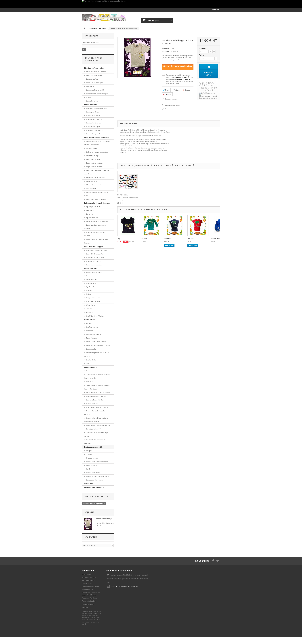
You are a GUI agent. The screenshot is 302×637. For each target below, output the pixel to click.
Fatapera (89, 323)
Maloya (88, 294)
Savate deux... (216, 239)
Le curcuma (90, 210)
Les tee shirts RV (92, 403)
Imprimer (168, 109)
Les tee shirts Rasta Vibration (96, 342)
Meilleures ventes (88, 580)
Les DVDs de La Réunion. (95, 316)
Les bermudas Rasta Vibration (96, 396)
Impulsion (89, 331)
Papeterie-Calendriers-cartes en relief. (96, 194)
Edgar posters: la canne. (94, 167)
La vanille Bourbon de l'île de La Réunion (96, 241)
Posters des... (122, 195)
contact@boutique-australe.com (127, 586)
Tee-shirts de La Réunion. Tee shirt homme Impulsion (97, 376)
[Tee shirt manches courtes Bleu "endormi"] (174, 225)
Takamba (89, 309)
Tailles (202, 55)
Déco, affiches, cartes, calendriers (96, 137)
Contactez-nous (87, 583)
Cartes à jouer (91, 188)
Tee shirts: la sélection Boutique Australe (96, 434)
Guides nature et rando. (94, 272)
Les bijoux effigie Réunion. (95, 130)
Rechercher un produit (90, 43)
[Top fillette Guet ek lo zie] (127, 225)
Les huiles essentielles (94, 75)
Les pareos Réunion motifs (95, 90)
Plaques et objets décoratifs (95, 177)
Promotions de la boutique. (94, 487)
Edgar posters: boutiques (94, 163)
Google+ (188, 90)
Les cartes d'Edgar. (92, 156)
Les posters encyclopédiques (96, 199)
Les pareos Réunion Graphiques (97, 94)
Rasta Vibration (91, 338)
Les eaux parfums (92, 79)
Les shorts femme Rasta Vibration (98, 345)
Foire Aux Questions (89, 598)
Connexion (215, 10)
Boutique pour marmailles (93, 447)
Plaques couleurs (92, 181)
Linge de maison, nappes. (93, 247)
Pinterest (167, 94)
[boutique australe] (104, 17)
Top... (119, 239)
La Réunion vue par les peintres (97, 152)
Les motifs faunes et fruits (95, 257)
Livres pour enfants (92, 276)
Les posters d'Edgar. (93, 159)
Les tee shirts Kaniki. (93, 473)
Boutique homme (90, 367)
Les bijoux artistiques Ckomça (96, 108)
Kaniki (88, 469)
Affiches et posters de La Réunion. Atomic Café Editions (97, 143)
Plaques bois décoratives (94, 185)
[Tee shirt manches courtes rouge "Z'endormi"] (197, 225)
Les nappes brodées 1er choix (96, 250)
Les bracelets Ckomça (94, 119)
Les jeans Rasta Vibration (95, 400)
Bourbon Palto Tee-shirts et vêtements (94, 441)
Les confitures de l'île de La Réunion (94, 234)
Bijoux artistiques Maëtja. (95, 134)
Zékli (88, 363)
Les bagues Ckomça (93, 112)
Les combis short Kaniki (94, 480)
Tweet (167, 90)
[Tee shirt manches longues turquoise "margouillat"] (151, 225)
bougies (89, 97)
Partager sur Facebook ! (172, 105)
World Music (90, 305)
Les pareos (90, 86)
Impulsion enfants (92, 458)
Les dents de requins (93, 126)
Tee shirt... (145, 239)
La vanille (89, 214)
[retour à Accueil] (84, 28)
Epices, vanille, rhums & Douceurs (97, 203)
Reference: (165, 48)
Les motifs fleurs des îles (95, 254)
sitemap (85, 607)
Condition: (165, 52)
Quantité (202, 48)
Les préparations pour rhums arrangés (95, 226)
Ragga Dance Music (93, 298)
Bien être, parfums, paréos (94, 68)
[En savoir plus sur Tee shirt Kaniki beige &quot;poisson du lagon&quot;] (88, 524)
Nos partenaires (87, 604)
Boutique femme (90, 320)
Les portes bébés (92, 101)
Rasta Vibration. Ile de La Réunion (98, 393)
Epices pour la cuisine (93, 207)
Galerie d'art (88, 484)
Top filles (89, 454)
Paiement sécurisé (88, 601)
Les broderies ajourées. (94, 265)
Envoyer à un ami (171, 99)
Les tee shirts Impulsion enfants (97, 462)
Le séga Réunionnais (93, 301)
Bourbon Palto (91, 360)
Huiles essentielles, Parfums (96, 72)
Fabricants (91, 536)
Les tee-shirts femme (93, 334)
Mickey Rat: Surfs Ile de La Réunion (94, 412)
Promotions (86, 574)
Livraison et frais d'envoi (91, 587)
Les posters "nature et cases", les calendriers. (96, 172)
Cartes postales (91, 148)
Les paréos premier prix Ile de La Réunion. (96, 354)
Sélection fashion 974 (93, 429)
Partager (176, 90)
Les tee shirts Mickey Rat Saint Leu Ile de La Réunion (96, 420)
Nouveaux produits (96, 496)
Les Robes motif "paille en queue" (97, 476)
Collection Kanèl (91, 279)
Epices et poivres (92, 218)
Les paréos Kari (91, 349)
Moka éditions (91, 283)
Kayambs (89, 312)
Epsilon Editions (91, 287)
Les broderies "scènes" (94, 261)
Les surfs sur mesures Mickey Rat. (98, 425)
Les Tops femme (92, 327)
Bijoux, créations (90, 105)
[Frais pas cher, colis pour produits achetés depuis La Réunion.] (151, 4)
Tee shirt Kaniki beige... (105, 519)
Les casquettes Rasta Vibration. (97, 407)
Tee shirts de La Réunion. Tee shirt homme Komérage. (97, 387)
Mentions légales (88, 590)
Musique (89, 290)
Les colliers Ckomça (93, 115)
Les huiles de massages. (94, 83)
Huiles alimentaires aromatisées (97, 221)
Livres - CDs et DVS (91, 268)
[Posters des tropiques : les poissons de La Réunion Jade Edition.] (127, 181)
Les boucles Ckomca (93, 123)
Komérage (89, 382)
